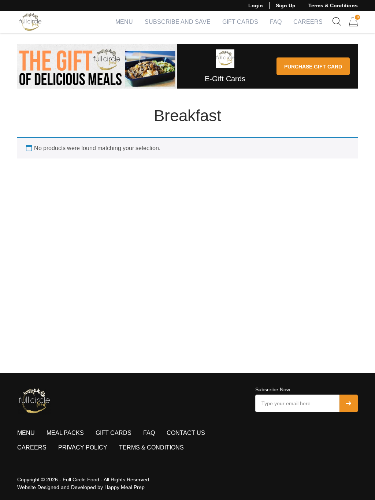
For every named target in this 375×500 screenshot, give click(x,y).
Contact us (186, 433)
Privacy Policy (82, 447)
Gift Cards (240, 22)
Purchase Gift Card (313, 67)
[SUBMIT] (348, 403)
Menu (124, 22)
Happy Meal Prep (124, 487)
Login (255, 5)
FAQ (276, 22)
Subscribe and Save (178, 22)
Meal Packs (65, 433)
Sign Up (286, 5)
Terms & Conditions (333, 5)
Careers (308, 22)
